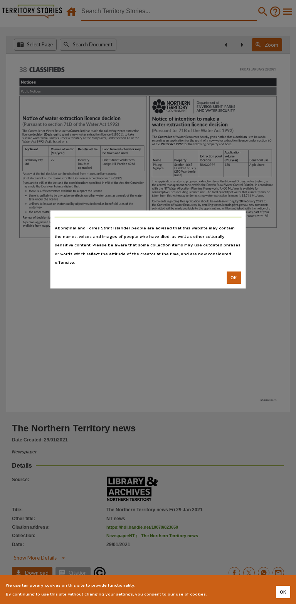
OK (233, 277)
